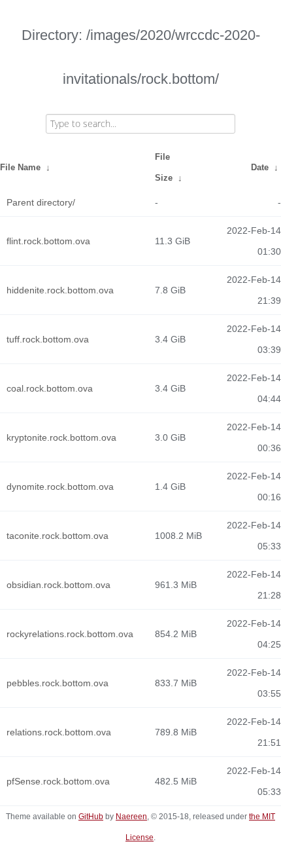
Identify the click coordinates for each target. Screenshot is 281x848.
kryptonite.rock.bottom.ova (61, 437)
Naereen (131, 816)
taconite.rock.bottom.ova (57, 535)
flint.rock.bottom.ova (48, 241)
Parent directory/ (41, 202)
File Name (20, 167)
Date (260, 167)
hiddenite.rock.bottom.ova (60, 290)
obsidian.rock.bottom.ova (58, 585)
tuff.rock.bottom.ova (48, 339)
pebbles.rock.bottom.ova (57, 683)
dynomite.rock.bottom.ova (60, 486)
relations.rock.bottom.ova (59, 732)
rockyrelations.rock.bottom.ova (70, 634)
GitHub (90, 816)
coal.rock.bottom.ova (50, 388)
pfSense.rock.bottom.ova (58, 781)
